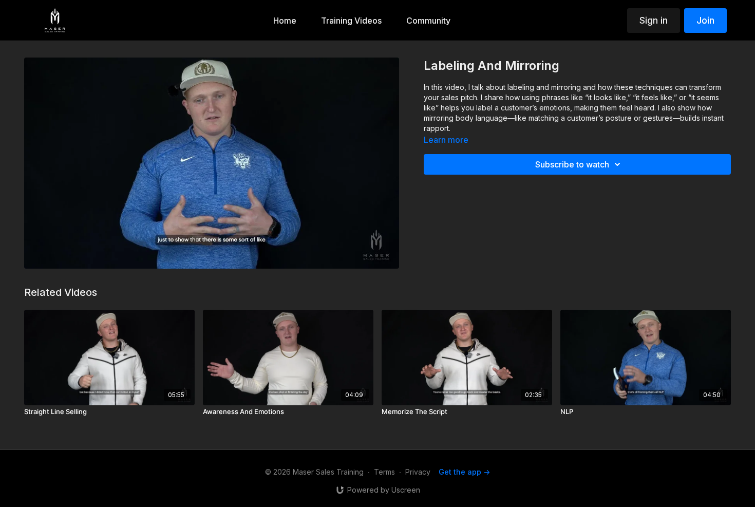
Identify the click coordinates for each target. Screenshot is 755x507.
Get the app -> (464, 471)
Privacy (417, 471)
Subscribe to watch (572, 164)
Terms (384, 471)
